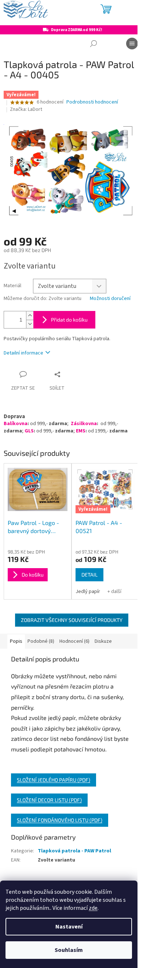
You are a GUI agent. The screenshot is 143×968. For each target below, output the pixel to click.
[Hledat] (93, 43)
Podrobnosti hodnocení (92, 102)
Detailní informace (23, 353)
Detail (89, 574)
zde (93, 908)
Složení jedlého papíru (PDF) (53, 780)
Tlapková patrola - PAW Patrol (74, 851)
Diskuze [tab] (103, 641)
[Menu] (132, 43)
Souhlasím (69, 950)
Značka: (26, 109)
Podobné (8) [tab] (40, 641)
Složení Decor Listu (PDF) (49, 800)
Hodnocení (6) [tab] (74, 641)
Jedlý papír (88, 591)
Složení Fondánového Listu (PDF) (59, 820)
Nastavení (68, 927)
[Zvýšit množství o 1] (29, 315)
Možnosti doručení (110, 298)
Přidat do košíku (69, 319)
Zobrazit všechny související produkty (71, 620)
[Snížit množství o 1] (29, 324)
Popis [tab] (16, 641)
